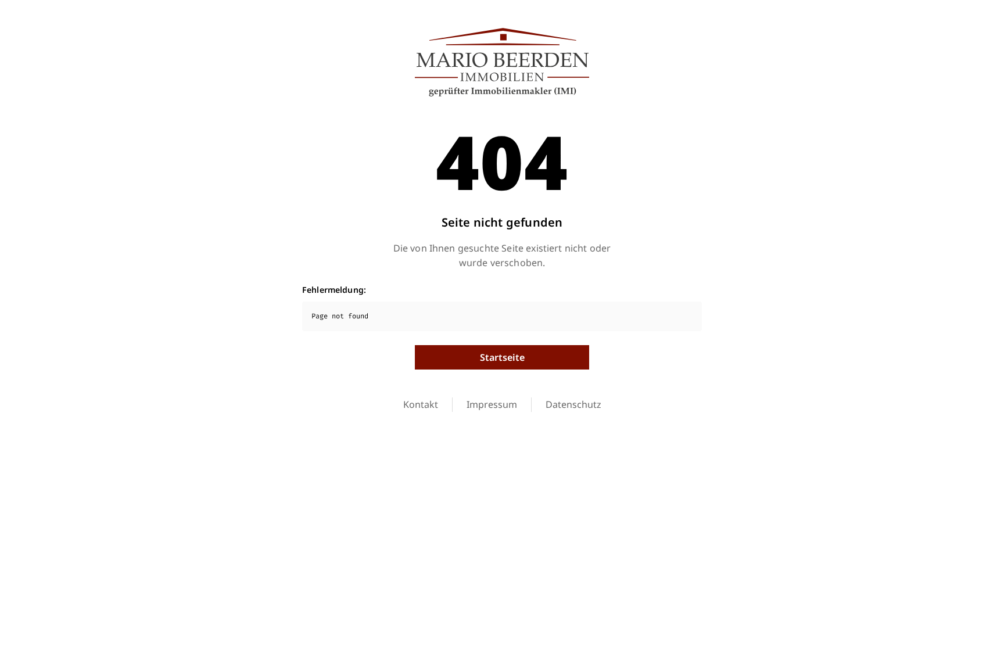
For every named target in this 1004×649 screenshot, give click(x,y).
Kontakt (420, 404)
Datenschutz (573, 404)
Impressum (492, 404)
